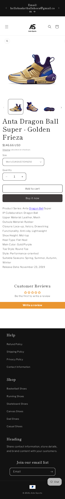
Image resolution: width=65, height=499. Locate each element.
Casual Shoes (14, 426)
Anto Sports (36, 493)
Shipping (6, 150)
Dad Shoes (13, 418)
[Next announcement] (58, 8)
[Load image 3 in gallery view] (49, 106)
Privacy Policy (15, 359)
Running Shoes (15, 396)
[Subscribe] (51, 472)
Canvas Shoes (15, 411)
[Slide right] (61, 107)
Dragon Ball (36, 208)
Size (4, 155)
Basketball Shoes (17, 388)
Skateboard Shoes (17, 403)
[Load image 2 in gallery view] (32, 106)
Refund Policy (14, 344)
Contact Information (18, 366)
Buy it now (32, 198)
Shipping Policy (15, 351)
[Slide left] (3, 107)
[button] (6, 26)
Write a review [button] (32, 305)
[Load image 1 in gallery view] (15, 106)
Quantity (7, 170)
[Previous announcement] (6, 8)
